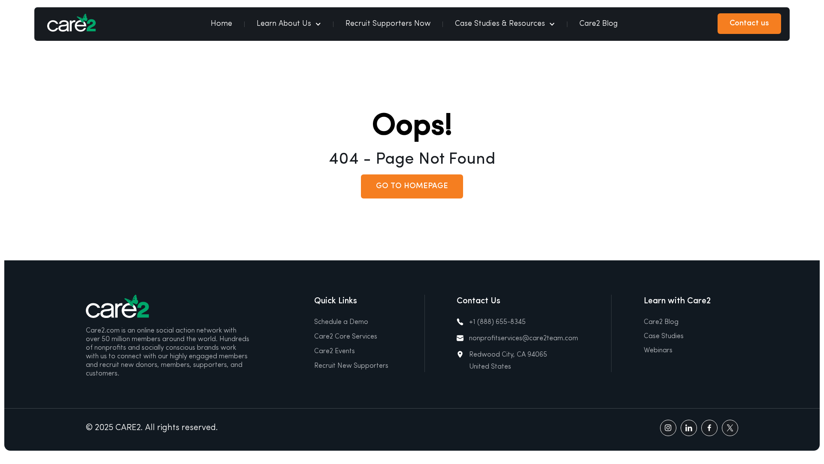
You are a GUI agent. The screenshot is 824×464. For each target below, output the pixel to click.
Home (221, 24)
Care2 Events (334, 351)
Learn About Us (284, 24)
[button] (412, 186)
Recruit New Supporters (351, 366)
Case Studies (664, 336)
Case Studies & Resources (500, 24)
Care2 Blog (598, 24)
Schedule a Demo (341, 322)
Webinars (658, 350)
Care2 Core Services (345, 336)
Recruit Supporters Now (387, 24)
